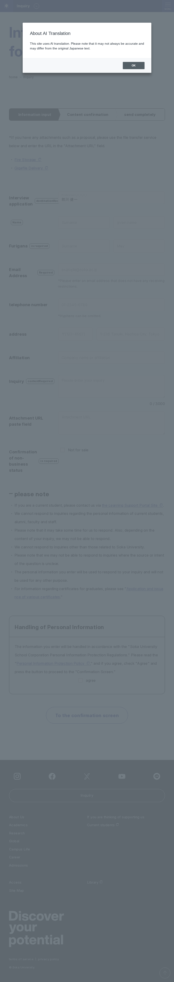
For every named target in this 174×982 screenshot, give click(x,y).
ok (134, 65)
